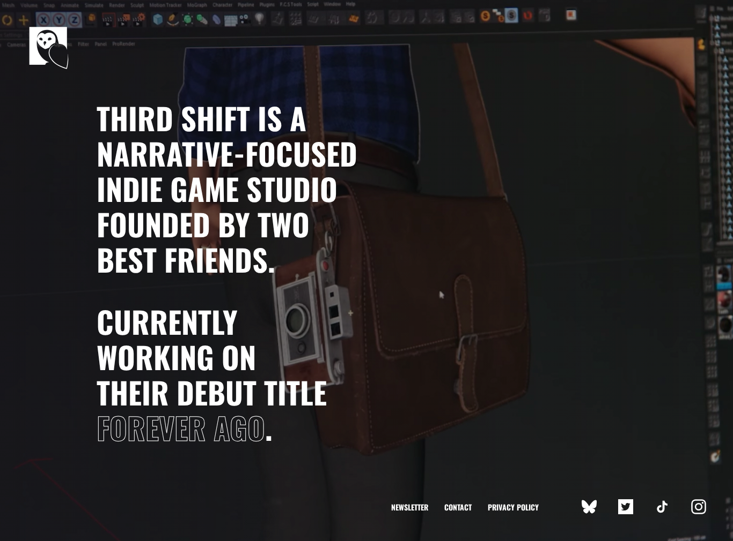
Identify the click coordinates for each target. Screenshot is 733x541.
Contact (458, 507)
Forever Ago (181, 427)
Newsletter (409, 507)
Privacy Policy (513, 507)
